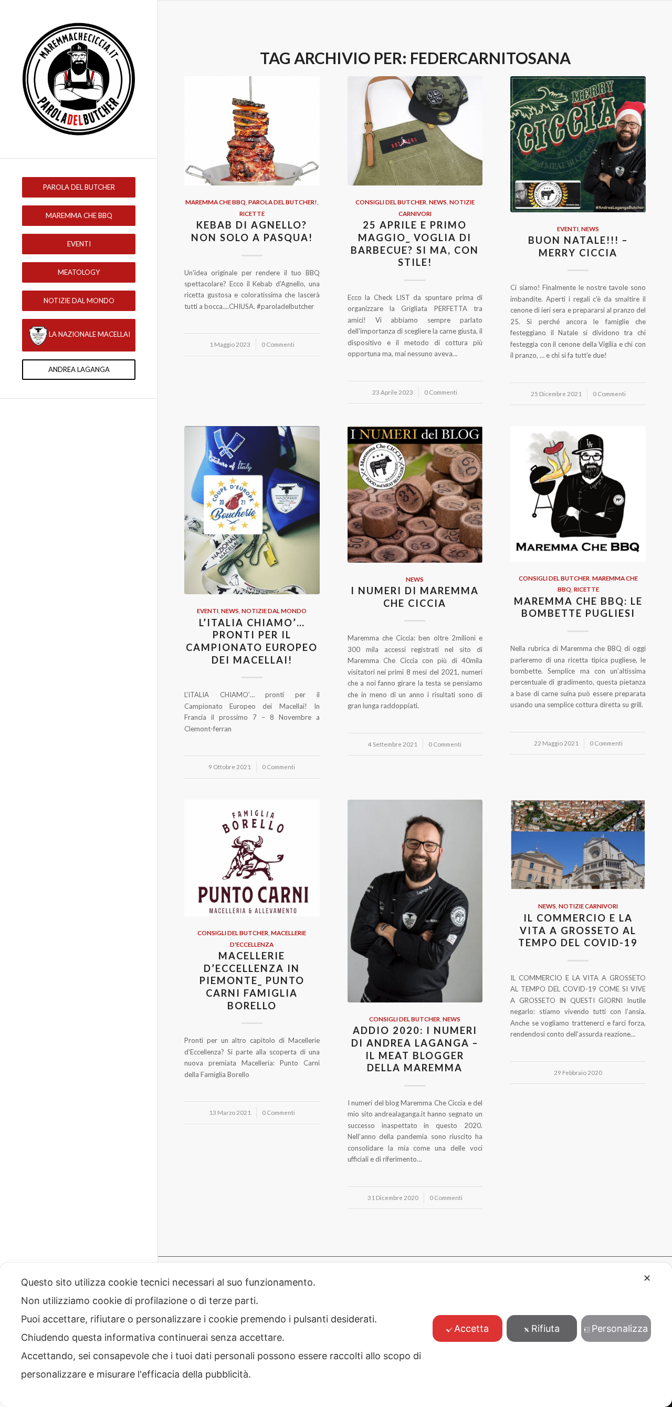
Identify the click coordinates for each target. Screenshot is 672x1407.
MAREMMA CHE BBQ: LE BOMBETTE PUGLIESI (578, 607)
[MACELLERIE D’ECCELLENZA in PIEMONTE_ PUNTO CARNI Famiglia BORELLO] (252, 858)
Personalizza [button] (620, 1328)
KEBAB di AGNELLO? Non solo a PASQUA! (252, 231)
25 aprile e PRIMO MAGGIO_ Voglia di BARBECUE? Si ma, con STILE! (415, 243)
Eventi (568, 228)
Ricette (252, 213)
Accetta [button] (471, 1328)
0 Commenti (278, 344)
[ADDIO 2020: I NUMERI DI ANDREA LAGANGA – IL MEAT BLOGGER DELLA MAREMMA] (415, 901)
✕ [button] (647, 1278)
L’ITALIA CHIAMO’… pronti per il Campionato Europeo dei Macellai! (252, 641)
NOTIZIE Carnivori (588, 905)
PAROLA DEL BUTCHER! (282, 201)
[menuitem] (78, 187)
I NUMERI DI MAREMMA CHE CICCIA (415, 597)
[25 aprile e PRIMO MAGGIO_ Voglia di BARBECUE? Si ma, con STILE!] (415, 130)
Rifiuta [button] (545, 1328)
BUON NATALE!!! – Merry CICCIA (578, 246)
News (438, 201)
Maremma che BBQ (215, 201)
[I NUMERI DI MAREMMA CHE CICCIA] (415, 494)
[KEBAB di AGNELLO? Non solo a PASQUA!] (252, 130)
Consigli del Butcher (390, 201)
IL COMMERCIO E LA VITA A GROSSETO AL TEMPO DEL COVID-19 (578, 930)
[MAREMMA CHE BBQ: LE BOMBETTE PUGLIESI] (578, 494)
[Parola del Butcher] (78, 79)
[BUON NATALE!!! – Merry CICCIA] (578, 144)
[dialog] (336, 1335)
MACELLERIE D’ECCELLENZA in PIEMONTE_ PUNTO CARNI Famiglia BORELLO (252, 980)
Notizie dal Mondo (274, 610)
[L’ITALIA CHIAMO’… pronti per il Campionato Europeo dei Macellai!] (252, 510)
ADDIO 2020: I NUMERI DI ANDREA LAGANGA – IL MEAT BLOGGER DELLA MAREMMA (414, 1049)
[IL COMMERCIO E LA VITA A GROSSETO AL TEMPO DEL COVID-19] (578, 845)
